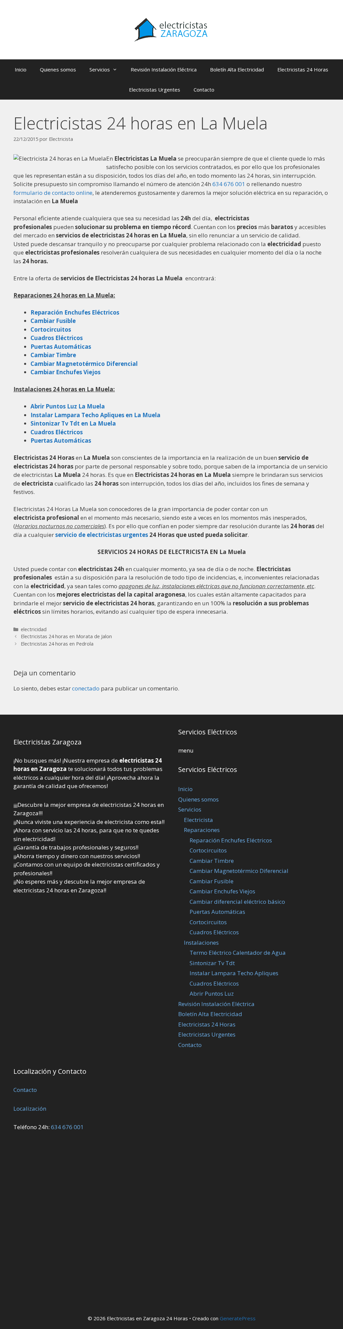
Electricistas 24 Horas (302, 69)
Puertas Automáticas (60, 440)
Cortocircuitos (208, 850)
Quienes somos (58, 69)
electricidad (34, 629)
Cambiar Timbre (212, 861)
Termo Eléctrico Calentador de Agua (238, 952)
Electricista (198, 820)
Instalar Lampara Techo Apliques (234, 973)
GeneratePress (238, 1318)
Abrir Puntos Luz (212, 993)
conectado (85, 688)
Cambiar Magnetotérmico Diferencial (239, 871)
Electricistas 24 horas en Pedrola (57, 644)
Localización (29, 1108)
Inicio (20, 69)
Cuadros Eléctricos (214, 932)
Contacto (204, 89)
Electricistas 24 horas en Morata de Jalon (66, 636)
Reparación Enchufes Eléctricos (231, 840)
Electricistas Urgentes (154, 89)
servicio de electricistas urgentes (101, 535)
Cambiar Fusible (211, 881)
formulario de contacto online (52, 193)
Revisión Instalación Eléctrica (164, 69)
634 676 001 (228, 184)
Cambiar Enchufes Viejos (222, 891)
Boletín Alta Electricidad (237, 69)
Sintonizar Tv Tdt (212, 963)
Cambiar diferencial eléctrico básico (237, 901)
